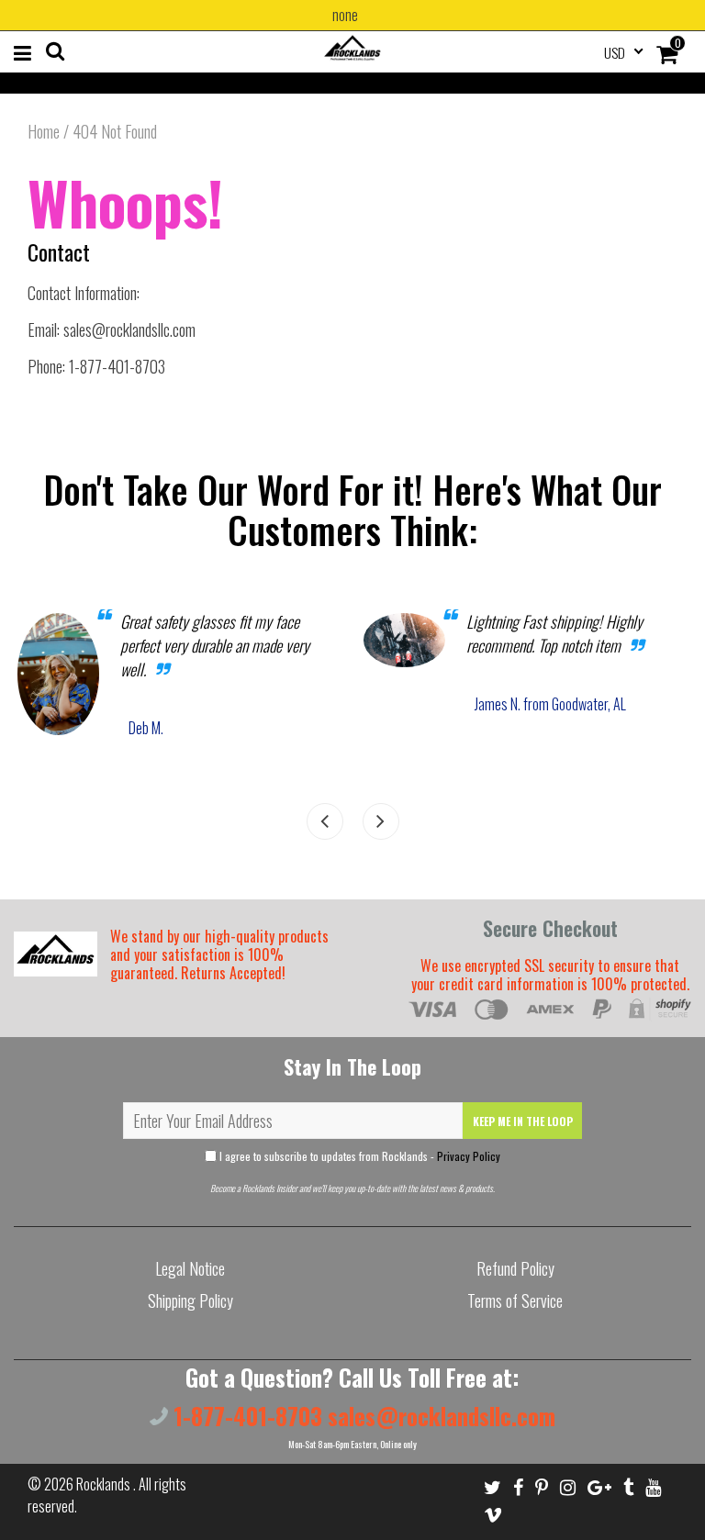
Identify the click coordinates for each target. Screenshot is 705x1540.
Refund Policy (515, 1268)
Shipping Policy (190, 1300)
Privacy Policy (468, 1156)
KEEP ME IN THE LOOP (523, 1121)
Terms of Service (515, 1300)
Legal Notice (190, 1268)
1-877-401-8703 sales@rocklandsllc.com (361, 1416)
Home (44, 131)
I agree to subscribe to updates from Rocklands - (358, 1156)
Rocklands (104, 1484)
